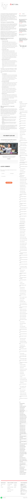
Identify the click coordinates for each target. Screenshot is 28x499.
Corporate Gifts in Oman (23, 182)
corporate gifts (22, 170)
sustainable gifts (22, 373)
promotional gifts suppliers (23, 358)
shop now (23, 47)
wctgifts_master (11, 141)
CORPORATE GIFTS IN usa (23, 186)
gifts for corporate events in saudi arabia (23, 461)
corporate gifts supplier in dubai (23, 434)
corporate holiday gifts (23, 229)
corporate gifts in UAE (22, 185)
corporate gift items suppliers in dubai (22, 411)
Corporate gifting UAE (22, 168)
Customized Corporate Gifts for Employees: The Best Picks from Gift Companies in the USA (23, 30)
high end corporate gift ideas (23, 313)
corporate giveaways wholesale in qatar (22, 225)
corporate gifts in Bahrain (23, 177)
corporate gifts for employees (21, 173)
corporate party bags (22, 449)
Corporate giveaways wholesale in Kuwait (22, 223)
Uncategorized (22, 382)
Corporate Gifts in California (23, 179)
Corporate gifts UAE (22, 218)
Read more (8, 158)
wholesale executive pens (23, 394)
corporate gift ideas (22, 407)
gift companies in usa (22, 293)
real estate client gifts (22, 364)
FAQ (5, 7)
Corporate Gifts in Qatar (23, 421)
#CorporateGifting (22, 403)
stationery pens (22, 367)
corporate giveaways (22, 221)
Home (2, 4)
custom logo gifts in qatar (23, 244)
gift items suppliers (22, 298)
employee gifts (22, 271)
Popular (23, 13)
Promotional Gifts (22, 468)
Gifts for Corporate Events (23, 459)
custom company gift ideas (23, 238)
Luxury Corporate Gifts (22, 463)
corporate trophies (22, 235)
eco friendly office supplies (23, 266)
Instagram (15, 485)
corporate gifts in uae (22, 425)
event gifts (21, 282)
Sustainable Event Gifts (23, 370)
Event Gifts (21, 456)
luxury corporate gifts (22, 326)
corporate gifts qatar (22, 191)
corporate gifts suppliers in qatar (23, 442)
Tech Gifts (8, 485)
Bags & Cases (9, 491)
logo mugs (21, 324)
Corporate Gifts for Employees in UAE (22, 176)
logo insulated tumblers (23, 323)
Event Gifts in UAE (22, 283)
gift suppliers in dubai (22, 301)
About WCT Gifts (3, 484)
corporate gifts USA (22, 219)
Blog (1, 485)
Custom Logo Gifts (22, 241)
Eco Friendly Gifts (9, 484)
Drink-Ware (8, 488)
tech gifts (21, 376)
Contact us (4, 8)
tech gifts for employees (23, 472)
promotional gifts (22, 353)
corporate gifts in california (23, 417)
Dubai (4, 4)
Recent (20, 13)
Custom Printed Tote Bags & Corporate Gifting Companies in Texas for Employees (23, 39)
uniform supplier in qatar (23, 386)
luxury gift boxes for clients (23, 327)
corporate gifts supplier (23, 192)
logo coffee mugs (22, 321)
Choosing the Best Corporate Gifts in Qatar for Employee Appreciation (12, 139)
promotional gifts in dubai (23, 354)
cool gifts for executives (23, 406)
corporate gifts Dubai (22, 171)
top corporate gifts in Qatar (23, 379)
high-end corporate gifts (23, 316)
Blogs (4, 7)
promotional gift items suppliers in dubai (22, 347)
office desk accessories (23, 338)
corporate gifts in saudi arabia (23, 183)
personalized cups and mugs (22, 465)
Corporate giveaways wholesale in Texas (22, 227)
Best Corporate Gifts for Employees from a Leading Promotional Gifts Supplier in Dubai (23, 20)
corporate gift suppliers (23, 446)
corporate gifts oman (22, 188)
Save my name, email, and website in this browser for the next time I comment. (8, 170)
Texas (7, 4)
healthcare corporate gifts (23, 310)
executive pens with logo (23, 290)
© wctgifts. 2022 (25, 497)
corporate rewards (22, 232)
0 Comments (6, 141)
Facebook (15, 484)
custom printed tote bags (23, 247)
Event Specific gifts (22, 287)
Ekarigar (5, 497)
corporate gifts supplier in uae (23, 207)
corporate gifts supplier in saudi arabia (23, 437)
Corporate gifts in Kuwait (23, 180)
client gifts (21, 404)
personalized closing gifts (23, 341)
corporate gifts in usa (22, 426)
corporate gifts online (22, 189)
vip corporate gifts (22, 391)
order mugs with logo (22, 339)
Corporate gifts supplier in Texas (23, 439)
